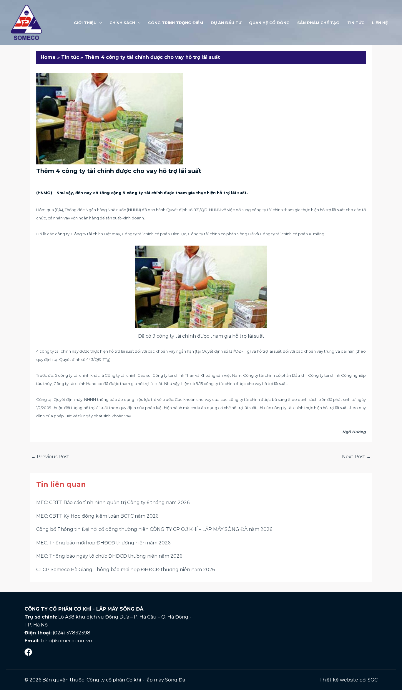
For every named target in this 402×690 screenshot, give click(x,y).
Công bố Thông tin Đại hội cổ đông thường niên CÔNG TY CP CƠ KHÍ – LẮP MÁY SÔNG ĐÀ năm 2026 (154, 529)
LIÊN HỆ (380, 22)
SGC (373, 680)
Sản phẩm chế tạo (318, 22)
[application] (99, 22)
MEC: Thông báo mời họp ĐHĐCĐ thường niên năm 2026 (103, 543)
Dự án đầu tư (226, 22)
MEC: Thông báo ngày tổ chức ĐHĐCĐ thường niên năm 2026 (109, 556)
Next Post (356, 456)
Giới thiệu (85, 22)
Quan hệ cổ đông (269, 22)
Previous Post (50, 456)
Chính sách (122, 22)
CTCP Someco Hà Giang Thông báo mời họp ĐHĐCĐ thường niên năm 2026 (125, 569)
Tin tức (355, 22)
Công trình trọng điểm (175, 22)
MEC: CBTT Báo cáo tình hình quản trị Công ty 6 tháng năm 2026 (113, 502)
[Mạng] (28, 652)
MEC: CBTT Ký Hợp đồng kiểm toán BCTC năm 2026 (97, 516)
